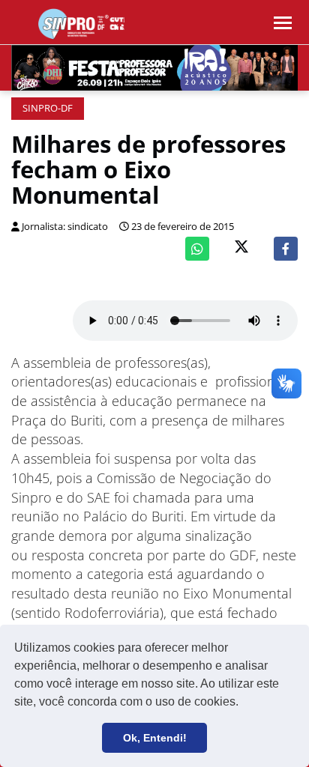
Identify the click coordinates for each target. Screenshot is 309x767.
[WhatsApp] (197, 249)
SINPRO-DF (47, 108)
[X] (241, 248)
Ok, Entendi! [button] (155, 738)
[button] (244, 703)
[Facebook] (286, 249)
